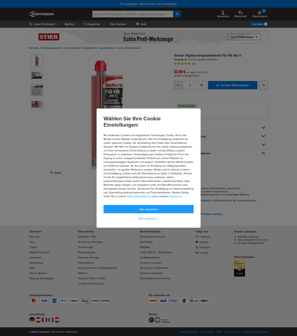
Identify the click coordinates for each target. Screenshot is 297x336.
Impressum (176, 196)
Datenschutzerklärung (139, 196)
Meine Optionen (148, 218)
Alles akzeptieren (148, 209)
